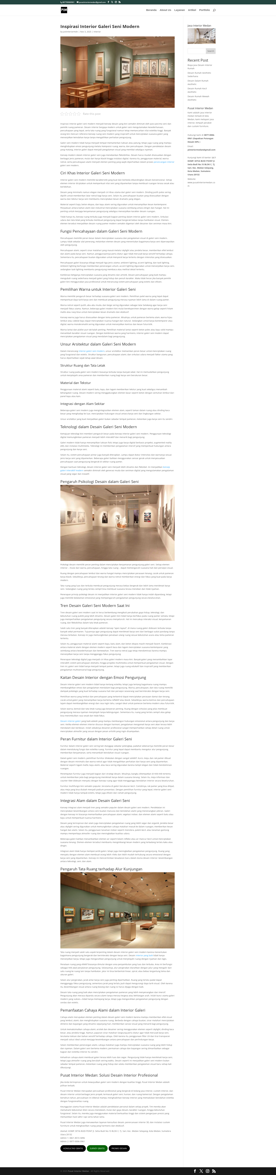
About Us (165, 10)
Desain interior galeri (70, 721)
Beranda (151, 10)
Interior (97, 31)
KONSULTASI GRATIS (73, 1148)
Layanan (179, 10)
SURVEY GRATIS (97, 1148)
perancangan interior (164, 162)
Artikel (192, 10)
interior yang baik (144, 955)
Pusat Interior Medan (78, 1171)
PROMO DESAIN (119, 1148)
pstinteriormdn (70, 31)
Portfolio (204, 10)
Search (210, 51)
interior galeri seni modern (92, 351)
